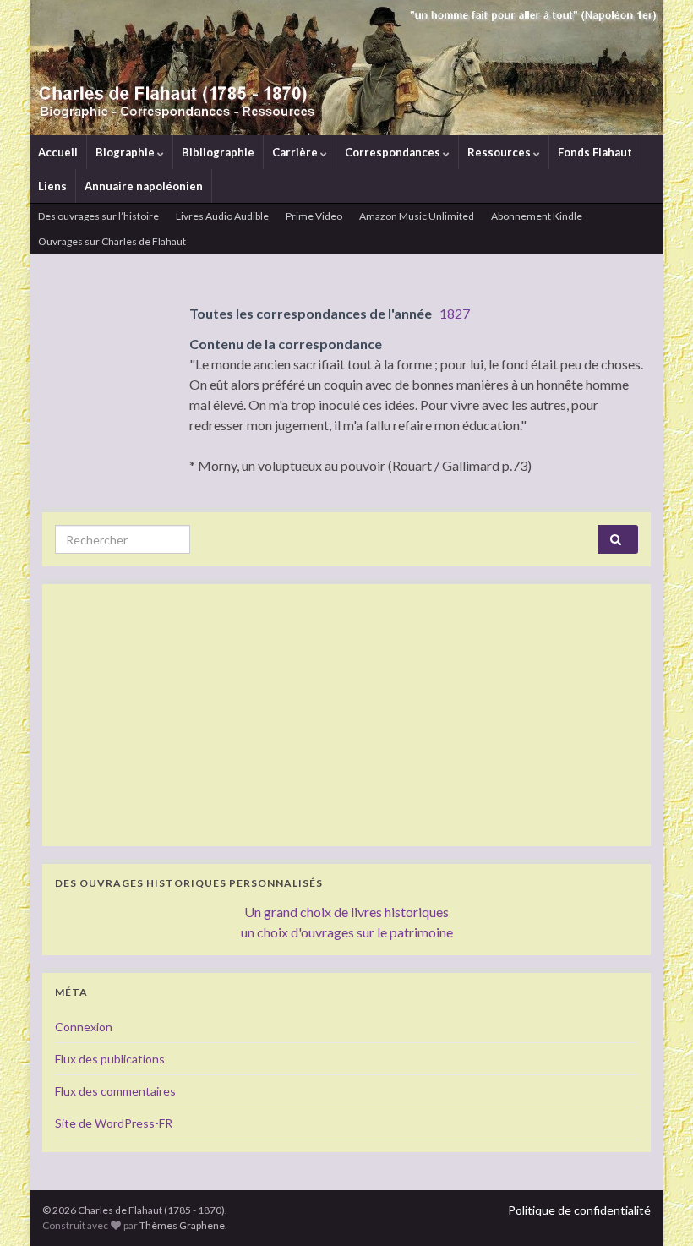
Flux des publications (110, 1059)
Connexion (83, 1026)
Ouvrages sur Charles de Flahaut (112, 241)
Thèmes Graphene (182, 1225)
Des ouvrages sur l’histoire (98, 216)
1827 (454, 313)
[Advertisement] (346, 715)
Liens (52, 186)
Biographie (126, 152)
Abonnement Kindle (536, 216)
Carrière (296, 152)
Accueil (58, 152)
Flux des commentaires (115, 1091)
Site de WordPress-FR (113, 1123)
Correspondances (394, 152)
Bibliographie (218, 152)
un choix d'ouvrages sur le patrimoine (347, 932)
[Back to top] (655, 1208)
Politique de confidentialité (579, 1210)
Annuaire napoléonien (144, 186)
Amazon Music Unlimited (416, 216)
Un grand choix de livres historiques (346, 912)
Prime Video (314, 216)
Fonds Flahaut (595, 152)
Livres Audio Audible (222, 216)
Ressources (500, 152)
